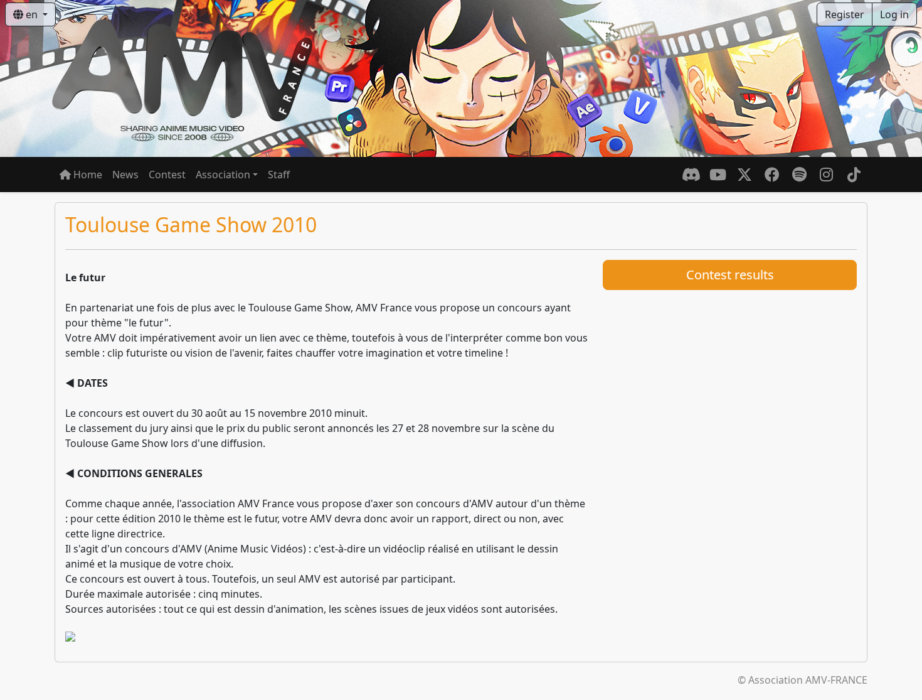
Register (844, 14)
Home (86, 174)
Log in (894, 14)
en (31, 14)
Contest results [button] (730, 274)
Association (223, 174)
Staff (279, 174)
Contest (167, 174)
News (125, 174)
